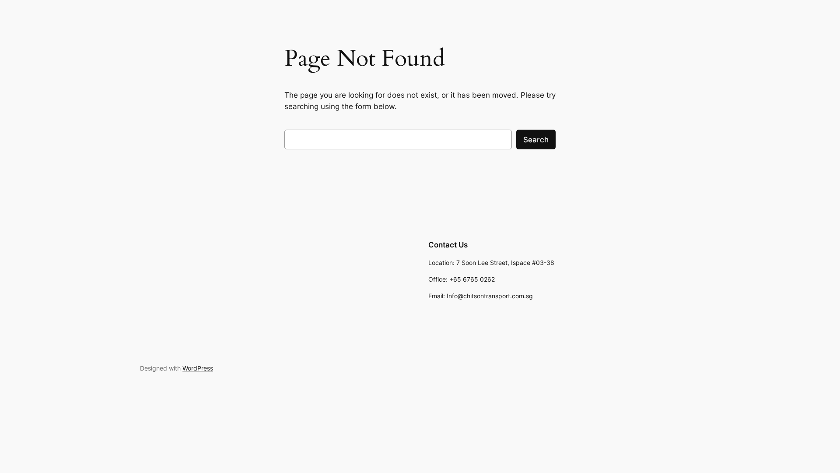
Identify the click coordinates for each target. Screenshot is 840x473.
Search (536, 139)
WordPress (197, 368)
